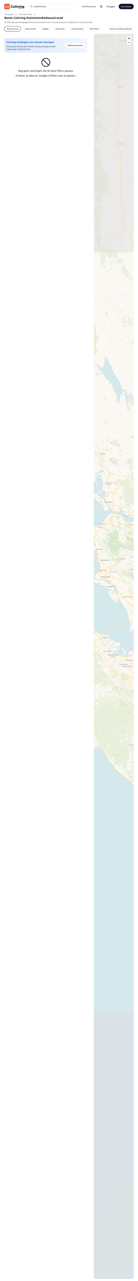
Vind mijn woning (89, 6)
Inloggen (111, 6)
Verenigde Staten (25, 14)
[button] (129, 38)
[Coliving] (14, 6)
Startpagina (9, 14)
